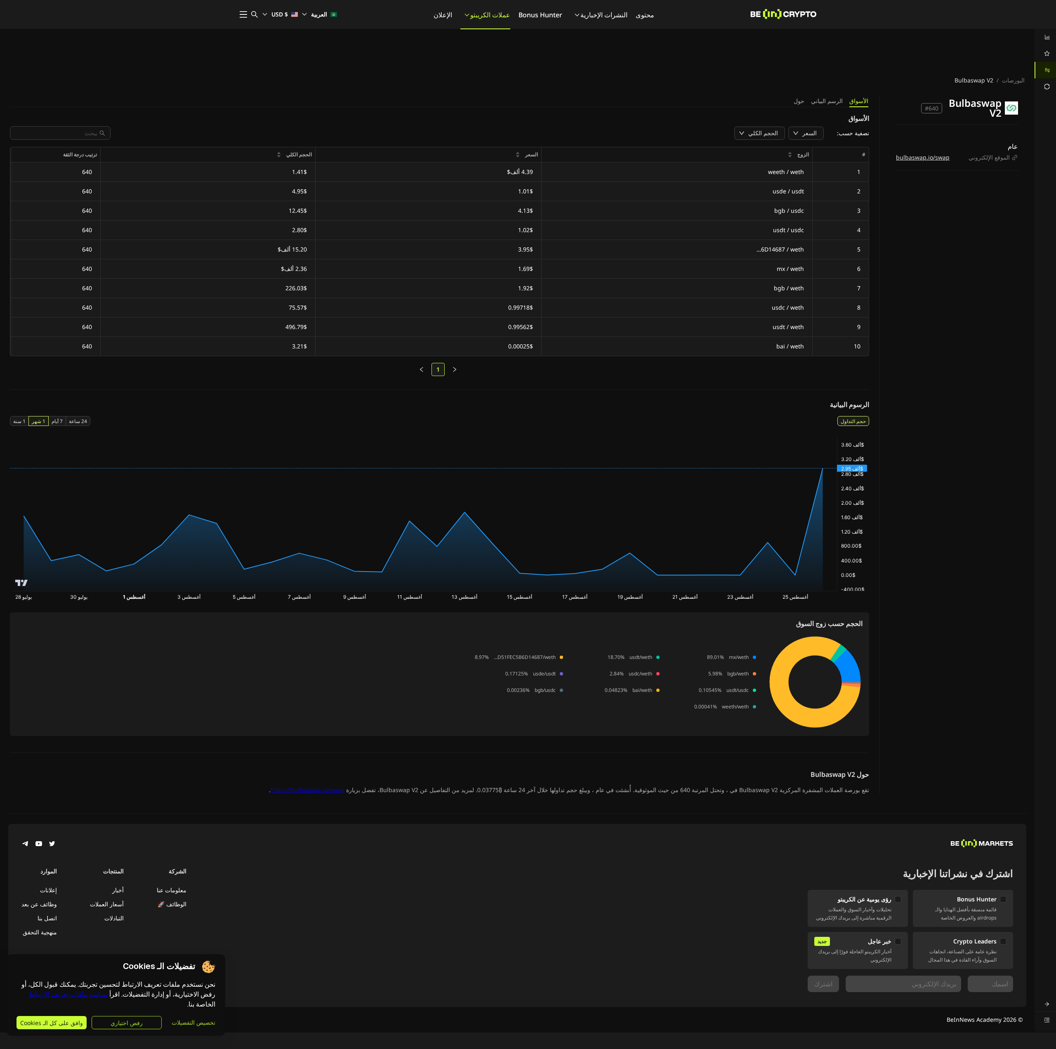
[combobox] (56, 133)
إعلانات (48, 890)
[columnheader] (676, 154)
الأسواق (858, 101)
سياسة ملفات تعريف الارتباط (68, 994)
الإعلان (443, 14)
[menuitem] (1045, 37)
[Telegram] (25, 844)
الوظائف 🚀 (172, 904)
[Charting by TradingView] (21, 583)
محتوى (645, 14)
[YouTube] (39, 844)
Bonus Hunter (540, 14)
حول (799, 101)
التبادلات (114, 918)
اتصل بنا (47, 918)
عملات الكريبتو (490, 14)
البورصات (1013, 80)
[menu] (1045, 62)
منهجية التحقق (40, 932)
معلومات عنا (171, 890)
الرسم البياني (827, 101)
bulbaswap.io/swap (923, 157)
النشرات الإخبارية (603, 14)
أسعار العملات (107, 904)
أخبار (118, 890)
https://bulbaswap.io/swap (307, 790)
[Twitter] (52, 844)
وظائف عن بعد (39, 904)
